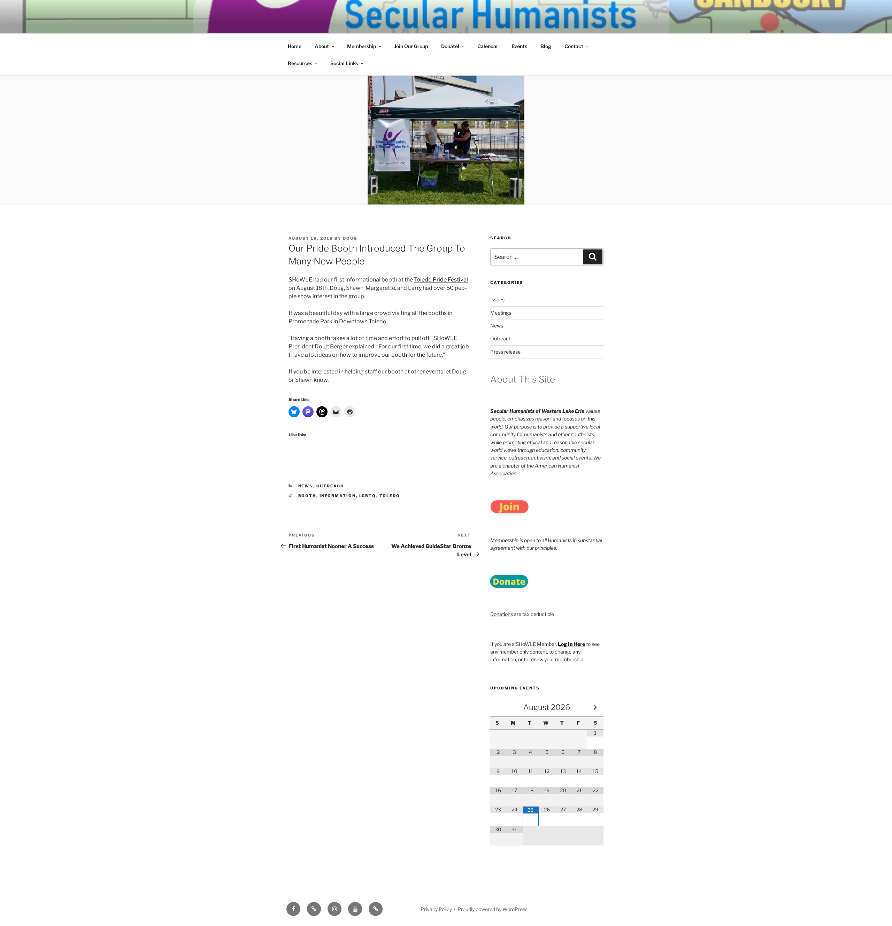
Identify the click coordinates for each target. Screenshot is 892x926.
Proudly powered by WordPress (492, 909)
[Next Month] (595, 707)
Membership (361, 46)
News (305, 486)
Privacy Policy (436, 909)
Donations (501, 614)
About (322, 46)
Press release (505, 352)
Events (519, 46)
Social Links (344, 63)
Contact (573, 46)
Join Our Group (411, 46)
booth (307, 495)
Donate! (450, 46)
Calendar (487, 46)
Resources (300, 63)
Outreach (330, 486)
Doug (350, 238)
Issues (497, 299)
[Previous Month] (498, 707)
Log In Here (571, 644)
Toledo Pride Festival (441, 279)
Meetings (500, 313)
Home (294, 46)
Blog (545, 46)
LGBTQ (367, 495)
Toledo (389, 495)
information (338, 495)
